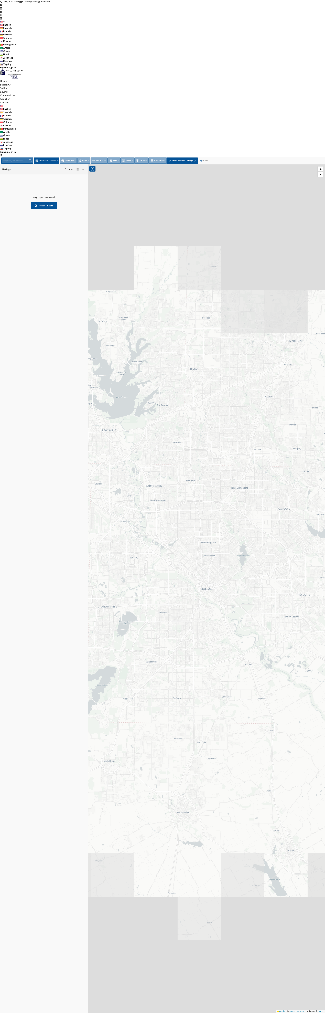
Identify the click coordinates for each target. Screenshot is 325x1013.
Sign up (4, 67)
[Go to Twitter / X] (1, 11)
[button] (44, 205)
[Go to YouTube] (1, 14)
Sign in (12, 67)
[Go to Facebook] (1, 5)
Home (3, 81)
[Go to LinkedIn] (1, 18)
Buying (3, 91)
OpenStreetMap (296, 1011)
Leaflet (282, 1011)
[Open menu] (1, 155)
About (3, 98)
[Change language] (2, 21)
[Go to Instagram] (1, 8)
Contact (4, 102)
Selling (3, 88)
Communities (7, 95)
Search (4, 84)
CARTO (321, 1011)
